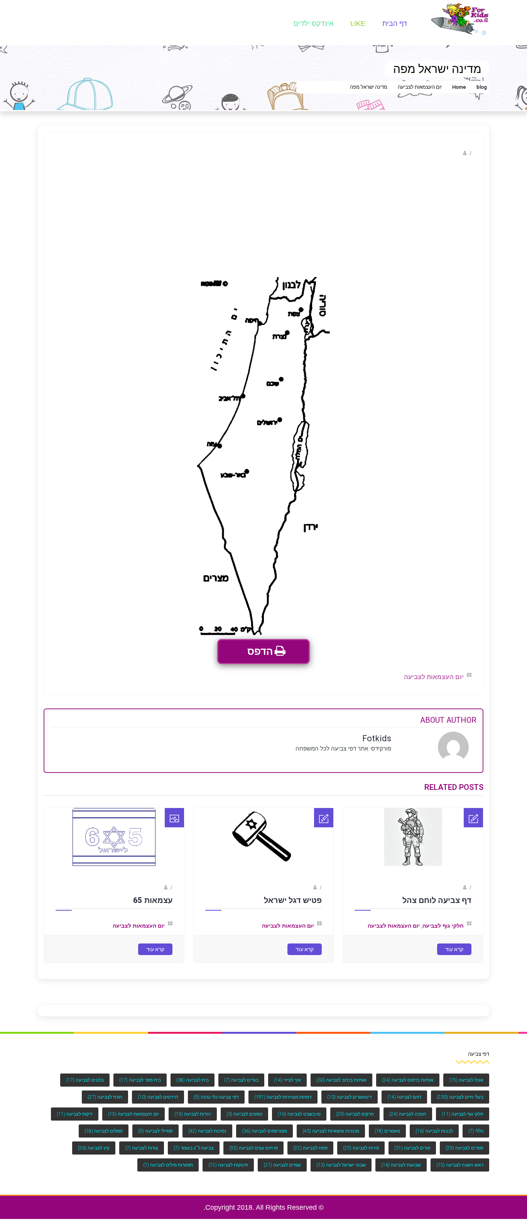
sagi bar (453, 887)
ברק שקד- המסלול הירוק (137, 887)
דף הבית (394, 23)
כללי (475, 1131)
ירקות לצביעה (75, 1114)
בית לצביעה (192, 1080)
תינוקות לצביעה (228, 1165)
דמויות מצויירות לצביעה (283, 1097)
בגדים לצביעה (241, 1080)
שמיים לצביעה (282, 1165)
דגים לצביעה (404, 1097)
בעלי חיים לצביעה (460, 1097)
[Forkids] (460, 18)
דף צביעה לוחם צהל (436, 900)
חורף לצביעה (105, 1097)
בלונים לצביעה (85, 1080)
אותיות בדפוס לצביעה (408, 1080)
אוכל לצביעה (466, 1080)
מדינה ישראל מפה (368, 87)
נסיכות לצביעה (207, 1131)
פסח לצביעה (310, 1148)
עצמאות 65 (152, 900)
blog (481, 87)
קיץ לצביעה (94, 1148)
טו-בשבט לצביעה (299, 1114)
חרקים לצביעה (355, 1114)
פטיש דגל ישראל (293, 900)
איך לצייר (287, 1080)
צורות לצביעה (141, 1148)
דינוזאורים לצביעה (349, 1097)
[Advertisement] (263, 219)
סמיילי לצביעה (155, 1131)
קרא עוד (454, 949)
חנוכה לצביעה (407, 1114)
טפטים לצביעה (244, 1114)
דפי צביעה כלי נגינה (216, 1097)
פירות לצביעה (361, 1148)
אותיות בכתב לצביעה (341, 1080)
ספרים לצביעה (464, 1148)
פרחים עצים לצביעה (253, 1148)
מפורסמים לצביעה (264, 1131)
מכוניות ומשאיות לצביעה (330, 1131)
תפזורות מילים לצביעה (168, 1165)
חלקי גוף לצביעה (443, 926)
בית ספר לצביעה (140, 1080)
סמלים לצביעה (103, 1131)
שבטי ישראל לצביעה (341, 1165)
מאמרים (387, 1131)
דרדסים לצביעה (158, 1097)
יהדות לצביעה (192, 1114)
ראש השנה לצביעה (459, 1165)
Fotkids (453, 153)
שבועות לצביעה (401, 1165)
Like (357, 23)
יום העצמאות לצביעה (420, 87)
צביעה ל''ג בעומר (194, 1148)
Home (459, 87)
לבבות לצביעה (434, 1131)
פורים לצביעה (412, 1148)
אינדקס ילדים (313, 23)
